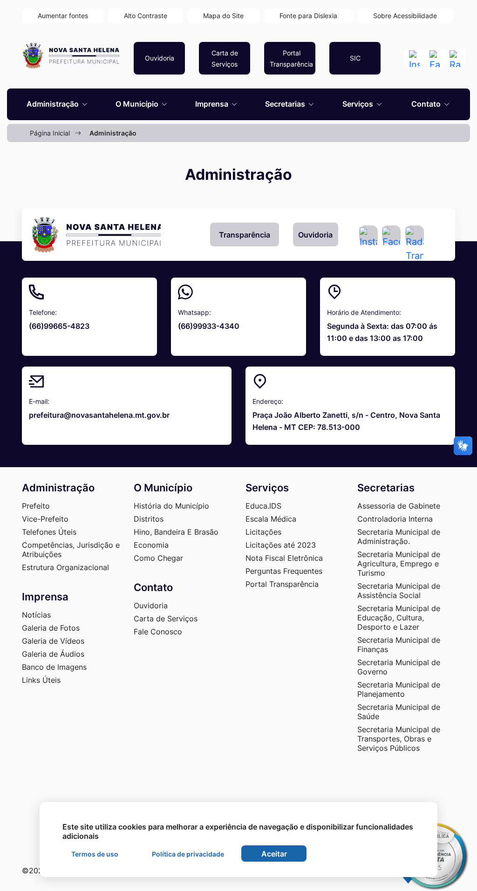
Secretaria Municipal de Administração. (398, 536)
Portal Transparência (282, 584)
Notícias (36, 614)
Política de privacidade (188, 854)
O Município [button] (138, 104)
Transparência (244, 234)
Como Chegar (158, 558)
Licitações (263, 532)
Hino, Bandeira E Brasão (176, 532)
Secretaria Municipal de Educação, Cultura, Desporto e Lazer (398, 618)
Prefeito (36, 505)
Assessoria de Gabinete (398, 505)
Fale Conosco (158, 631)
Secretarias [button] (286, 104)
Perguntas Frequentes (283, 571)
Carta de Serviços (166, 618)
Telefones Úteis (49, 532)
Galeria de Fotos (51, 628)
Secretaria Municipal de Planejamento (398, 689)
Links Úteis (41, 680)
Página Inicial (50, 133)
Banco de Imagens (54, 667)
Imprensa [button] (212, 104)
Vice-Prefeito (45, 519)
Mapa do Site (223, 16)
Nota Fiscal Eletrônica (284, 558)
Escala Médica (270, 519)
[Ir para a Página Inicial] (97, 234)
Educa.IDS (263, 505)
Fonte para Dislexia (308, 16)
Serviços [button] (358, 104)
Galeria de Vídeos (53, 641)
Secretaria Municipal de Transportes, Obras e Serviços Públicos (398, 739)
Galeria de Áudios (53, 654)
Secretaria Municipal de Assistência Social (398, 590)
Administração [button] (54, 104)
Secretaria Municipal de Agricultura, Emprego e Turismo (398, 564)
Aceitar (274, 853)
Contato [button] (427, 104)
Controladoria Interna (395, 519)
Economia (151, 545)
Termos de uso (94, 854)
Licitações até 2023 (280, 545)
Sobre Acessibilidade (405, 16)
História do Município (171, 505)
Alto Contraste (145, 16)
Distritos (149, 519)
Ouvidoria (315, 234)
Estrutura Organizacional (65, 567)
